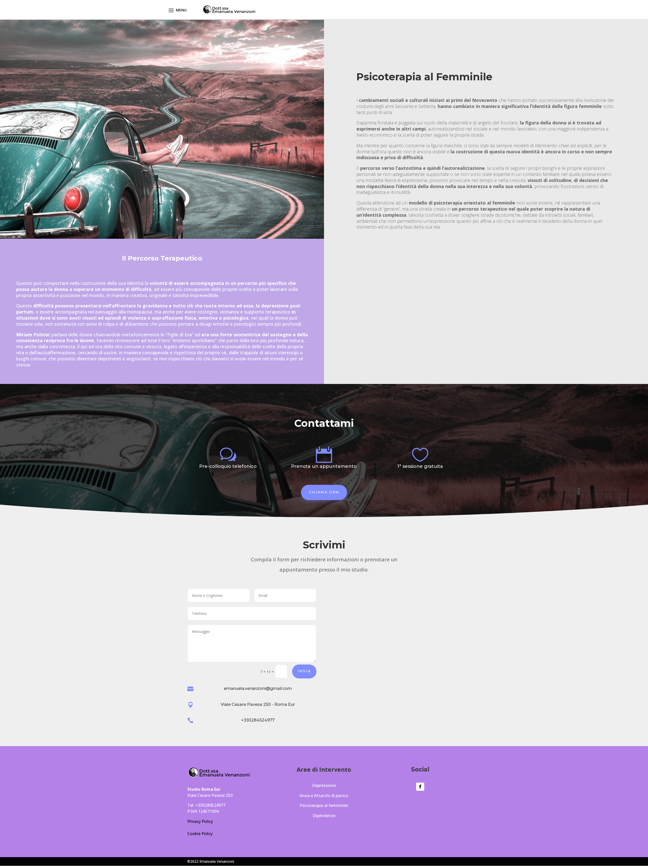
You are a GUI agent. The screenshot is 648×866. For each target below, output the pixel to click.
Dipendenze (324, 815)
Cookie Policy (200, 833)
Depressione (324, 785)
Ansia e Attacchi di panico (323, 795)
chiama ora (324, 492)
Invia (304, 671)
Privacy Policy (200, 821)
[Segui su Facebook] (420, 787)
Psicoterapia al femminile (324, 805)
